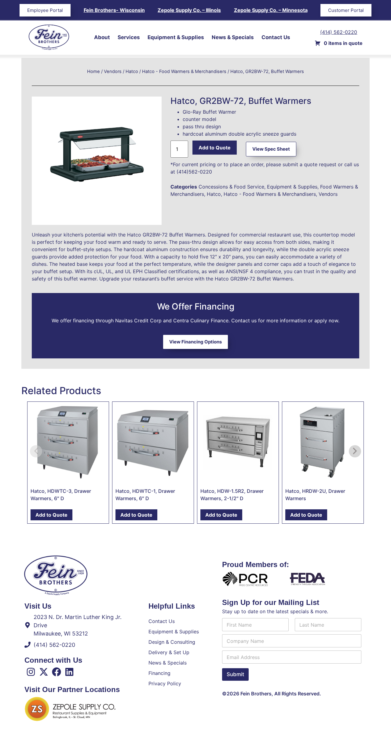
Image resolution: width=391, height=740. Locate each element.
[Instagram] (30, 671)
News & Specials (233, 37)
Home (93, 71)
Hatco (132, 71)
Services (129, 37)
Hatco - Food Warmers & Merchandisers (184, 71)
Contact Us (275, 37)
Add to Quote (215, 148)
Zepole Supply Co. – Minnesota (271, 10)
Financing (159, 673)
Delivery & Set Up (168, 652)
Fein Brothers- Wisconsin (114, 10)
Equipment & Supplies (176, 37)
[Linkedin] (69, 671)
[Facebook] (56, 671)
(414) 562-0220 (338, 32)
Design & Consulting (171, 642)
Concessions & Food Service (231, 187)
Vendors (113, 71)
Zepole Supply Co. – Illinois (189, 10)
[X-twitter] (43, 671)
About (102, 37)
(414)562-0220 (194, 172)
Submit (235, 674)
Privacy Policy (164, 683)
